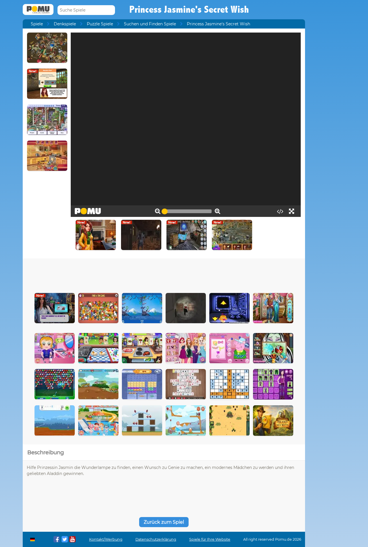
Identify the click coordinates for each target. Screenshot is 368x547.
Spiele (37, 24)
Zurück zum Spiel (164, 522)
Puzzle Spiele (100, 24)
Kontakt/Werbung (105, 539)
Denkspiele (65, 24)
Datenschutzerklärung (155, 539)
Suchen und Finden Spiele (150, 24)
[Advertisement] (164, 274)
